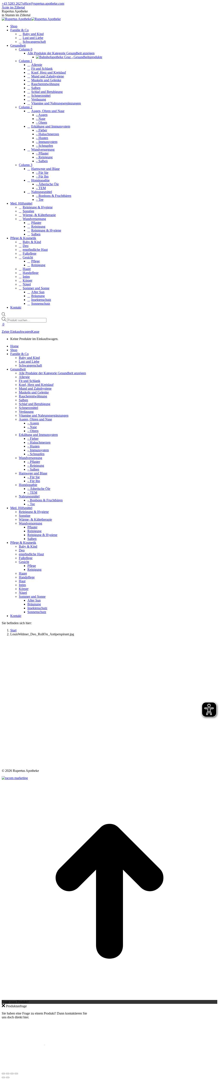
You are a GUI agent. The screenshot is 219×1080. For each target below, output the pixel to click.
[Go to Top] (109, 998)
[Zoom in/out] (16, 1073)
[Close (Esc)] (3, 1073)
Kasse (35, 331)
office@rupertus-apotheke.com (43, 3)
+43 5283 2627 (12, 3)
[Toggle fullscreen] (12, 1073)
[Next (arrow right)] (7, 1077)
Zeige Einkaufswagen (16, 331)
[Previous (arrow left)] (3, 1077)
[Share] (7, 1073)
